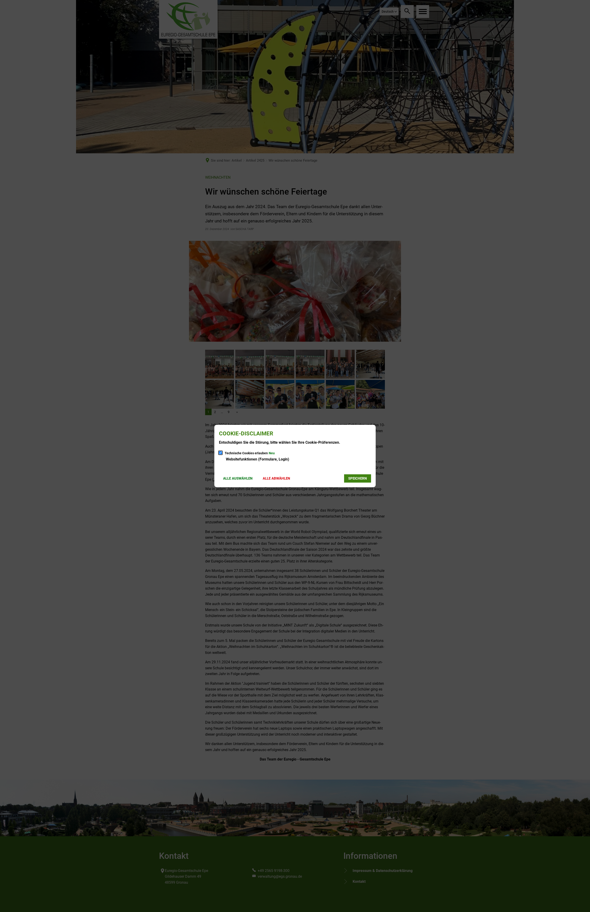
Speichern (357, 478)
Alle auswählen (238, 478)
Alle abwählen (276, 478)
